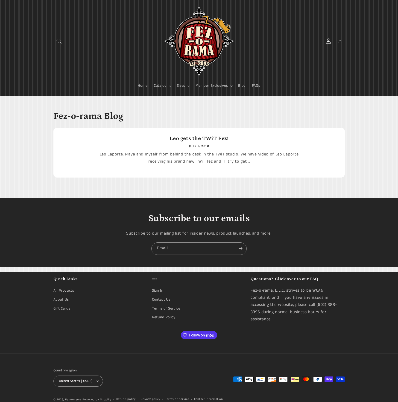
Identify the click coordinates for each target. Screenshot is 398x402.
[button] (59, 41)
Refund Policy (164, 317)
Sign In (158, 290)
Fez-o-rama (73, 400)
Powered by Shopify (96, 400)
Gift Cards (61, 308)
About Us (61, 299)
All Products (63, 290)
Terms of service (177, 399)
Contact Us (161, 299)
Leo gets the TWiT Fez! (199, 138)
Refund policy (126, 399)
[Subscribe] (240, 248)
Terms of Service (166, 308)
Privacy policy (150, 399)
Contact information (208, 399)
